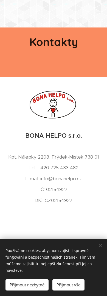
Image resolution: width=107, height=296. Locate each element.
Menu (98, 13)
